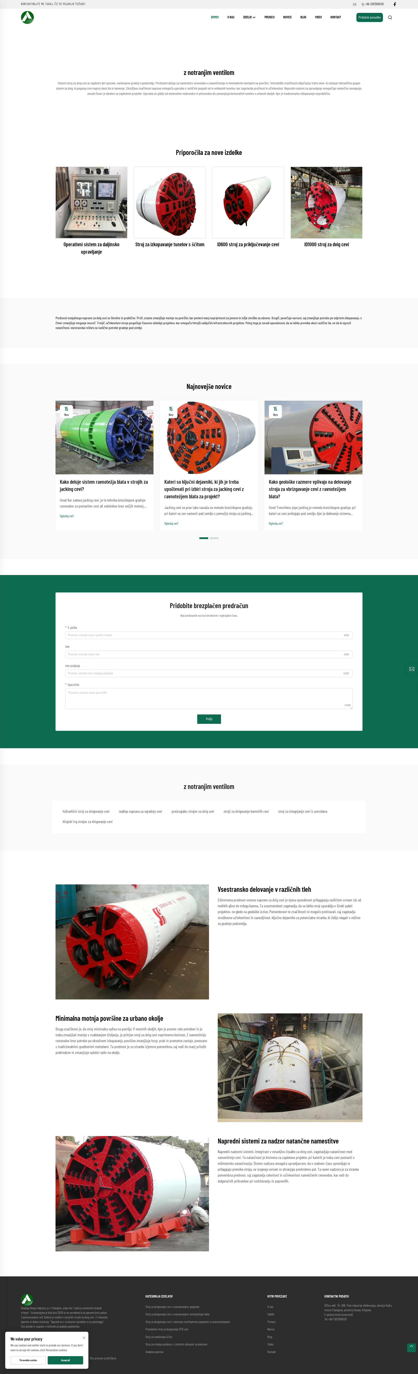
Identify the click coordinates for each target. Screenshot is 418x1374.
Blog (303, 17)
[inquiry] (411, 669)
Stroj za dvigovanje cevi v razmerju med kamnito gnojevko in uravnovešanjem (187, 1322)
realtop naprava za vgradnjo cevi (140, 812)
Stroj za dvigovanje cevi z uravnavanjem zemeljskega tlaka (177, 1314)
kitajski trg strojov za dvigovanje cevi (88, 822)
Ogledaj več (67, 516)
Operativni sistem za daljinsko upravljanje (91, 248)
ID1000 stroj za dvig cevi (326, 244)
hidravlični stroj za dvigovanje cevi (86, 812)
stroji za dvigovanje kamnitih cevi (246, 812)
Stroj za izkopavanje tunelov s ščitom (169, 244)
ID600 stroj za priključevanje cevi (248, 244)
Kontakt (335, 17)
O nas (231, 17)
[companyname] (27, 17)
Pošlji (209, 719)
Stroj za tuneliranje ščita (158, 1337)
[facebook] (394, 4)
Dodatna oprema (154, 1352)
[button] (203, 538)
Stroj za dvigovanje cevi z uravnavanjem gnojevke (172, 1307)
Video (318, 17)
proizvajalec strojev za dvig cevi (193, 812)
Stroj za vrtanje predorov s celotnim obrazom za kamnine (176, 1344)
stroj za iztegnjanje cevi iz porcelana (302, 812)
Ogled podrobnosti (92, 202)
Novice (287, 17)
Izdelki (247, 17)
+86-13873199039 (374, 4)
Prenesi (270, 17)
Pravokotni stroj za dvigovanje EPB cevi (167, 1329)
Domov (215, 17)
